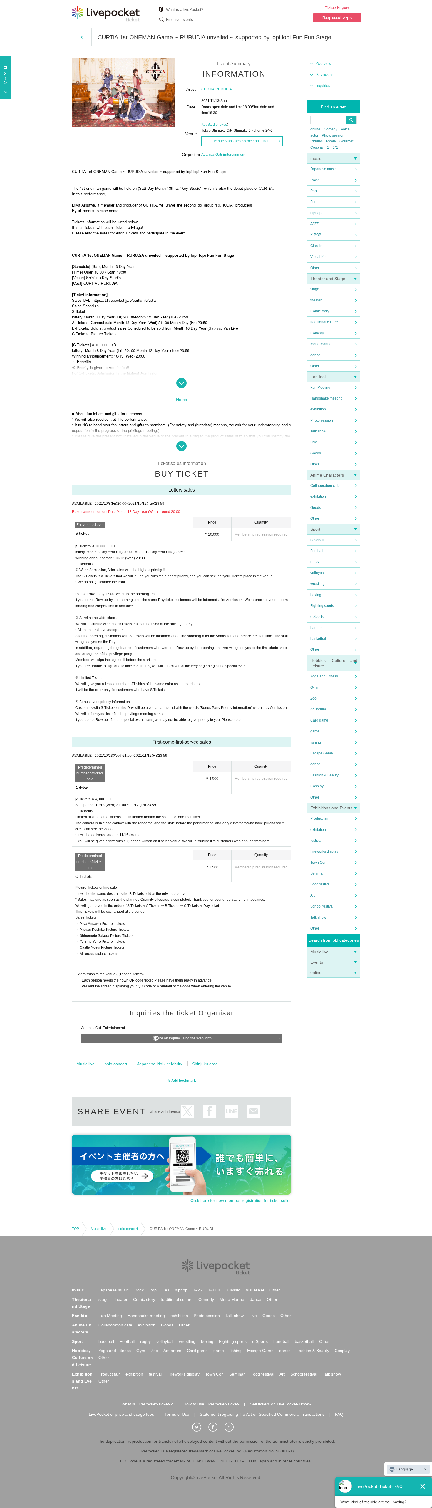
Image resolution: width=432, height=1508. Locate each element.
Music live (319, 952)
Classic (316, 246)
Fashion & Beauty (324, 775)
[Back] (82, 37)
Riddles (316, 141)
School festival (322, 906)
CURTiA (208, 89)
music (315, 158)
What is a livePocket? (184, 9)
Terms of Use (177, 1414)
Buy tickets (324, 75)
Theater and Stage (327, 278)
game (314, 731)
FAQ (339, 1414)
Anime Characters (327, 475)
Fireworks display (324, 851)
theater (316, 300)
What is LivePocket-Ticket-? (147, 1404)
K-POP (315, 235)
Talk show (318, 431)
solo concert (116, 1063)
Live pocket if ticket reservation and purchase (106, 14)
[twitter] (199, 1427)
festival (316, 840)
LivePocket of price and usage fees (121, 1414)
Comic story (319, 311)
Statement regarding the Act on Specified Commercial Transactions (262, 1414)
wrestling (317, 584)
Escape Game (321, 753)
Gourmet (346, 141)
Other (314, 268)
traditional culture (324, 322)
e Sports (317, 617)
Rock (314, 180)
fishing (315, 742)
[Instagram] (232, 1427)
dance (315, 355)
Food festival (320, 884)
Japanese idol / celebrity (159, 1063)
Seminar (317, 873)
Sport (315, 529)
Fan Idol (318, 376)
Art (312, 895)
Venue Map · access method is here (242, 141)
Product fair (319, 818)
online (315, 129)
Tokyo (222, 125)
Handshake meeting (326, 398)
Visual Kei (318, 257)
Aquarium (318, 709)
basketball (318, 639)
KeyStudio (209, 125)
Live (313, 442)
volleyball (318, 573)
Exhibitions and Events (331, 808)
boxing (315, 595)
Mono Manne (320, 344)
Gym (314, 687)
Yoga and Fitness (324, 676)
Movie (331, 141)
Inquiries (323, 86)
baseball (317, 540)
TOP (75, 1229)
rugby (314, 562)
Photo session (333, 135)
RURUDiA (223, 89)
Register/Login (337, 18)
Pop (313, 191)
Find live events (179, 19)
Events (316, 962)
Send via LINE (231, 1111)
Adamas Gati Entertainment (223, 154)
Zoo (313, 698)
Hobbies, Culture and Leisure (82, 1357)
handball (317, 628)
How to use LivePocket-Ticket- (211, 1404)
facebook (209, 1111)
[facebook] (216, 1427)
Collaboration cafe (325, 486)
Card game (319, 720)
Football (316, 551)
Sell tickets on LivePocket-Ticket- (280, 1404)
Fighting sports (322, 606)
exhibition (318, 409)
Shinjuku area (205, 1063)
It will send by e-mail (253, 1111)
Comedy (330, 129)
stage (314, 289)
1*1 (335, 147)
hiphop (316, 213)
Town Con (318, 862)
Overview (323, 64)
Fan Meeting (320, 387)
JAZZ (314, 224)
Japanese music (323, 169)
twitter (187, 1111)
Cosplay (317, 147)
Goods (315, 453)
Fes (313, 202)
